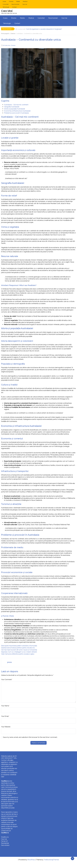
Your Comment (6, 679)
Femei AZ (4, 841)
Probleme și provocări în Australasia (16, 113)
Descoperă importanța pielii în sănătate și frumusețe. (19, 646)
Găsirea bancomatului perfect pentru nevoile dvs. (18, 648)
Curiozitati (6, 4)
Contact (14, 7)
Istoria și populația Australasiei (14, 109)
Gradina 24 (5, 837)
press (9, 662)
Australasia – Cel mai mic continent (16, 105)
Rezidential (5, 843)
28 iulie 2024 (6, 45)
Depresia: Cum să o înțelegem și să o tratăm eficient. (19, 652)
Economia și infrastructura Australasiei (17, 111)
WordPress (31, 860)
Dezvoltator (5, 845)
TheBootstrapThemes (51, 860)
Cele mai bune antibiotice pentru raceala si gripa (17, 654)
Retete (18, 1)
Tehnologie (6, 7)
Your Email (5, 716)
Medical (25, 1)
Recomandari (15, 4)
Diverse (11, 1)
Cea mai (24, 4)
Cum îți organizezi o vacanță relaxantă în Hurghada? (44, 29)
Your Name (5, 706)
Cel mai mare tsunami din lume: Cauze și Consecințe (19, 650)
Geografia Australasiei (11, 107)
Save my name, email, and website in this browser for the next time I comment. (30, 737)
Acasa (4, 1)
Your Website (5, 727)
